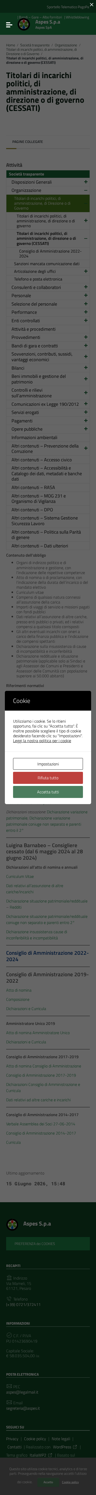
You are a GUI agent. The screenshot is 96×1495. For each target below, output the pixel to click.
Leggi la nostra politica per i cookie (42, 741)
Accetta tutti (48, 792)
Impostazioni (48, 764)
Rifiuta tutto (48, 778)
